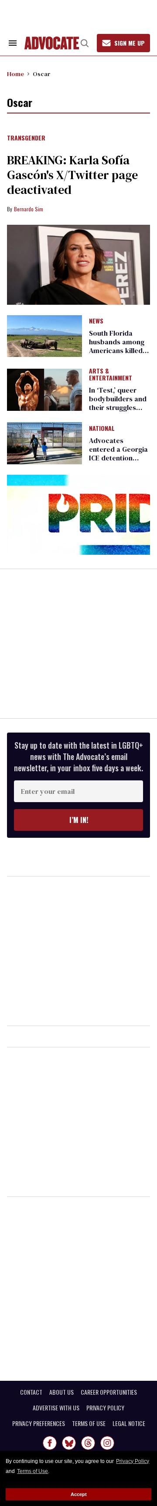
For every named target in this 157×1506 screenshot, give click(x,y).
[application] (78, 515)
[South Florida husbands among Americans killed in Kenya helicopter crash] (44, 335)
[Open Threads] (88, 1443)
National (102, 429)
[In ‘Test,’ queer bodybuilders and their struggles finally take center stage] (44, 389)
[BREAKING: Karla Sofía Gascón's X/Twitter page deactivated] (78, 265)
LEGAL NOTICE (129, 1423)
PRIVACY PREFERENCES (38, 1423)
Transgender (26, 138)
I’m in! (78, 820)
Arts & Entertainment (110, 374)
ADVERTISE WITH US (56, 1407)
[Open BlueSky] (69, 1443)
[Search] (84, 43)
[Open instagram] (107, 1443)
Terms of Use (32, 1471)
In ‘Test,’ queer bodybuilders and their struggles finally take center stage (118, 407)
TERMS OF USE (89, 1423)
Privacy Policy (132, 1461)
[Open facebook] (50, 1443)
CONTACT (31, 1392)
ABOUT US (61, 1392)
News (96, 321)
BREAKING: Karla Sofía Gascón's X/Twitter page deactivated (72, 175)
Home (15, 74)
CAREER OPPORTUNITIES (109, 1392)
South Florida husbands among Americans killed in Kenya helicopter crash (119, 350)
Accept (79, 1494)
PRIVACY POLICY (105, 1407)
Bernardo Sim (28, 209)
